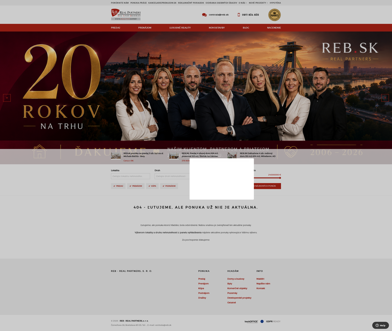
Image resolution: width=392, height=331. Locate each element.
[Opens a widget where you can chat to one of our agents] (380, 325)
